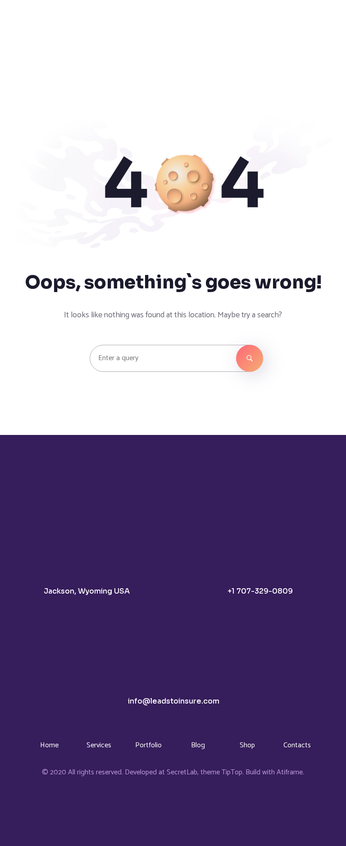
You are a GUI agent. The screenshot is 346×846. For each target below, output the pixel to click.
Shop (247, 745)
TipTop (232, 772)
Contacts (297, 745)
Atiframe (290, 772)
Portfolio (148, 745)
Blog (198, 745)
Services (98, 745)
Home (49, 745)
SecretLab (182, 772)
